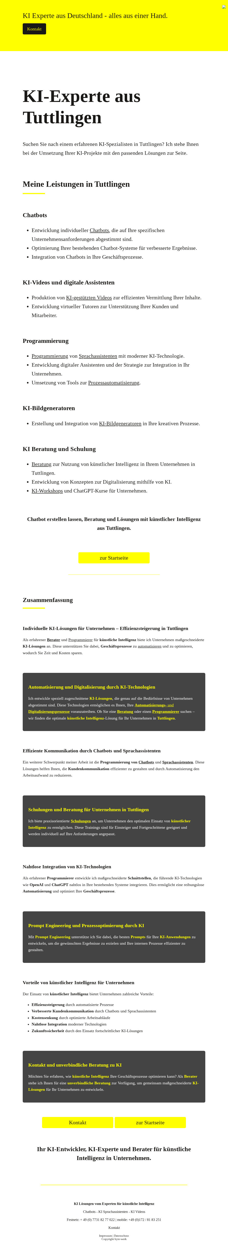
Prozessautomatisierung (113, 383)
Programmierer (80, 640)
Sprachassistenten (98, 356)
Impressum (105, 1235)
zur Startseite (114, 558)
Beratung (41, 464)
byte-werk (121, 1239)
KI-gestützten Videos (89, 297)
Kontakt (34, 28)
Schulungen (81, 821)
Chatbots (99, 230)
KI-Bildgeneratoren (120, 423)
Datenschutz (121, 1235)
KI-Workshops (47, 491)
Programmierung (50, 356)
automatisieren (149, 646)
